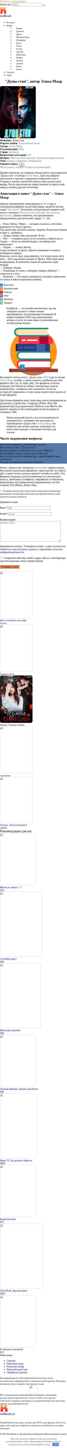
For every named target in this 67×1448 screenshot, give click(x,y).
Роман (18, 46)
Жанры (9, 25)
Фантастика (21, 55)
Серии (9, 75)
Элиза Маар (15, 146)
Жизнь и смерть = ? (10, 887)
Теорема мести (7, 674)
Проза (18, 43)
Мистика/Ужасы (22, 37)
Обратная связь (15, 1363)
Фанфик (19, 58)
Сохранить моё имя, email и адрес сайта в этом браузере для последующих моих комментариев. (33, 559)
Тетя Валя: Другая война (13, 1290)
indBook (5, 16)
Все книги (11, 22)
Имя (3, 507)
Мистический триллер (22, 158)
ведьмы (11, 160)
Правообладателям (17, 1369)
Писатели (10, 72)
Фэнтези (19, 60)
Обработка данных (17, 1372)
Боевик (19, 28)
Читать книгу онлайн (12, 167)
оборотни (21, 160)
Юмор (18, 66)
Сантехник (5, 775)
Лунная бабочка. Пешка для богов (19, 1089)
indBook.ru (7, 1413)
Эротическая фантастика (50, 158)
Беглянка (14, 152)
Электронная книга (29, 143)
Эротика (19, 63)
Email (4, 513)
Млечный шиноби (10, 1030)
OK (55, 1444)
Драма (18, 34)
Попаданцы (21, 40)
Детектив (20, 31)
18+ (30, 155)
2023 (21, 149)
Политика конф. (15, 1366)
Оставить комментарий (37, 167)
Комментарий (7, 519)
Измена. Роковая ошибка (12, 725)
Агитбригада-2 (8, 958)
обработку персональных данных (18, 549)
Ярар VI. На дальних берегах (16, 1160)
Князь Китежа (8, 1219)
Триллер (19, 52)
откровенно (34, 160)
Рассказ (19, 49)
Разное (19, 69)
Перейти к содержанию (13, 1)
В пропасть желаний (11, 1349)
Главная (11, 1360)
